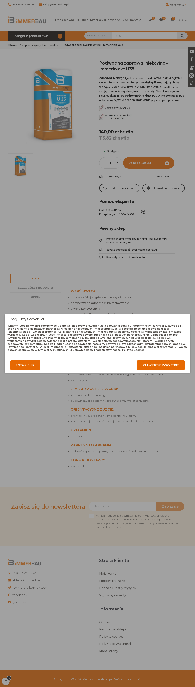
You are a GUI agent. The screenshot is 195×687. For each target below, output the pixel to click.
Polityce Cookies (133, 349)
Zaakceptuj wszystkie (161, 365)
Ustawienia (25, 365)
